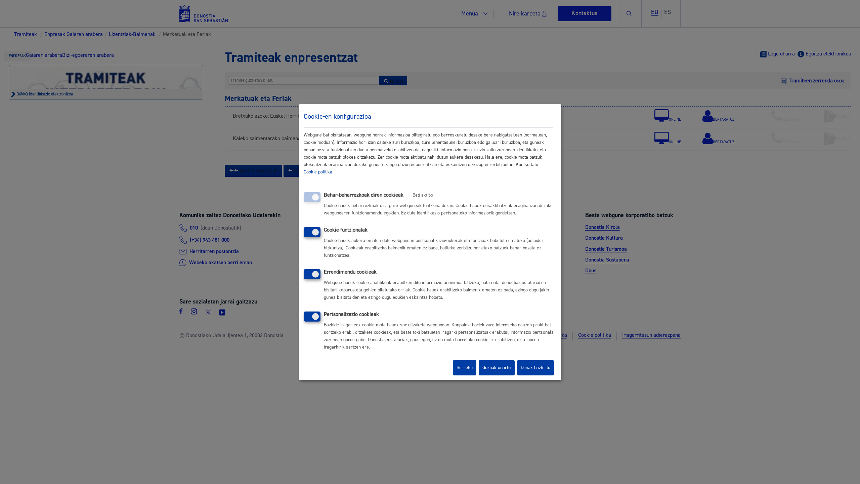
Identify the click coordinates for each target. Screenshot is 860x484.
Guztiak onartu (496, 368)
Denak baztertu (535, 368)
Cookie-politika (318, 172)
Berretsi (465, 368)
